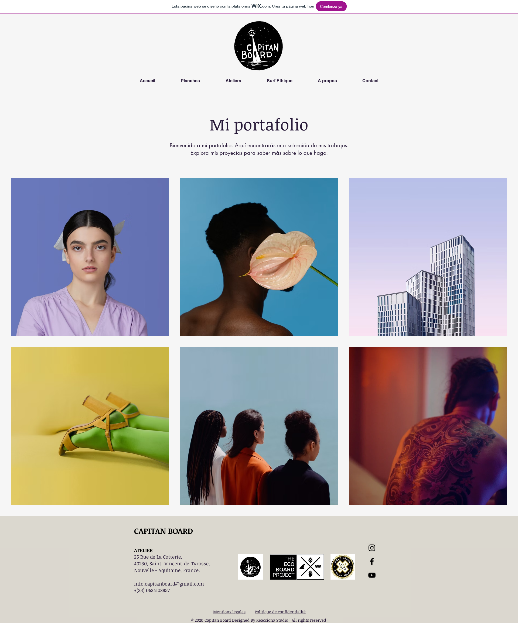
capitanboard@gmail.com (174, 583)
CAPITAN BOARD (163, 530)
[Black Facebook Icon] (371, 561)
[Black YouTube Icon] (371, 575)
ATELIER (143, 550)
